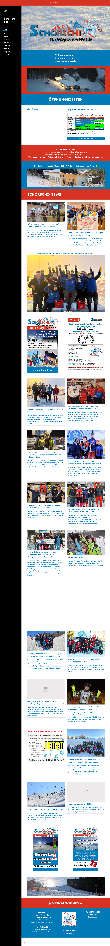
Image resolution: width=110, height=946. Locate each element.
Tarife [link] (5, 33)
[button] (108, 8)
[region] (55, 3)
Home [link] (5, 29)
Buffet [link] (5, 36)
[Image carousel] (66, 80)
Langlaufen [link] (7, 52)
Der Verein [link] (6, 45)
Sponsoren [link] (6, 48)
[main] (66, 58)
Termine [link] (6, 39)
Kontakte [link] (6, 55)
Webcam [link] (6, 42)
